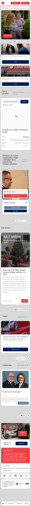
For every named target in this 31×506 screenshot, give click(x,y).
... (23, 221)
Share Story (7, 301)
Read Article (16, 349)
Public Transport (26, 142)
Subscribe (21, 443)
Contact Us (23, 433)
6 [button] (25, 221)
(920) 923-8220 (26, 137)
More (26, 503)
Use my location (8, 105)
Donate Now (7, 35)
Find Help (14, 3)
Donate (24, 3)
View (15, 62)
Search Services (15, 196)
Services (19, 503)
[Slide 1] (18, 309)
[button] (13, 221)
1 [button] (16, 221)
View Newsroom (23, 317)
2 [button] (18, 221)
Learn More (15, 210)
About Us (11, 503)
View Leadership (22, 365)
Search (24, 101)
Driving (20, 142)
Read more (23, 403)
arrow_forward (28, 358)
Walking (16, 142)
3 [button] (20, 221)
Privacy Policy (10, 483)
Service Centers (26, 8)
